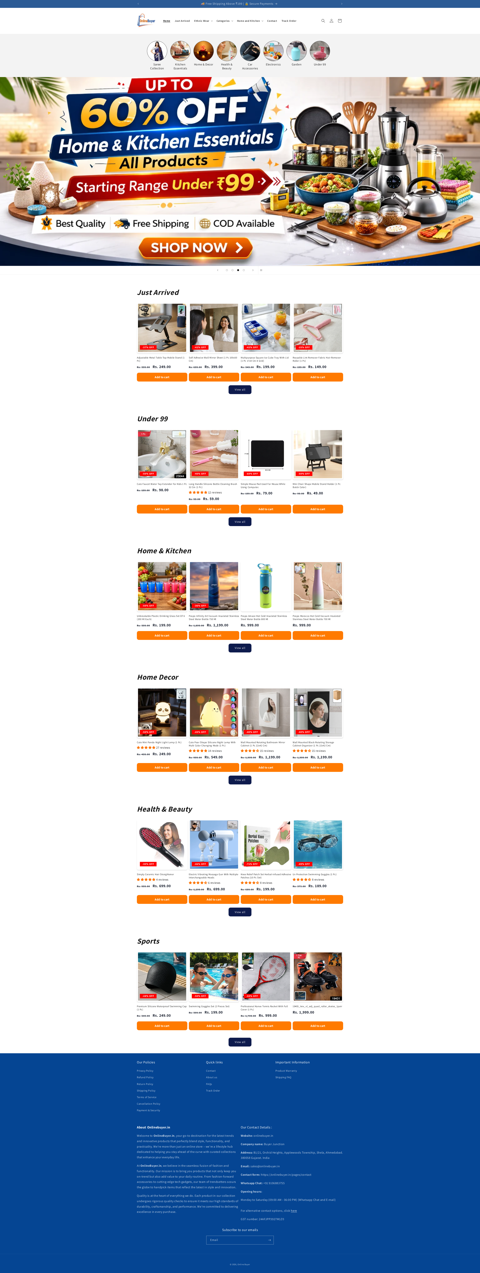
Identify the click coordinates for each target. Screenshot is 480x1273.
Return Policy (145, 1084)
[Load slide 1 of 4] (227, 270)
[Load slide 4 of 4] (244, 270)
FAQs (209, 1084)
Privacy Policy (145, 1070)
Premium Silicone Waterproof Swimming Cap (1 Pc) (162, 1008)
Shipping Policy (146, 1090)
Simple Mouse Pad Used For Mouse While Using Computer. (263, 486)
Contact (211, 1070)
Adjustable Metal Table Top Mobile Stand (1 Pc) (160, 359)
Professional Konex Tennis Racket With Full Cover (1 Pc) (264, 1008)
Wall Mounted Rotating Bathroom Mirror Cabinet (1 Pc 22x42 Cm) (263, 744)
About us (211, 1077)
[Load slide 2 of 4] (232, 270)
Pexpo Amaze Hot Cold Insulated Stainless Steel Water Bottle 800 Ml (264, 618)
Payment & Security (148, 1110)
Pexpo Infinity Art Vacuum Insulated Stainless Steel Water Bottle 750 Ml (214, 618)
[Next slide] (253, 270)
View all (240, 389)
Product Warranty (286, 1070)
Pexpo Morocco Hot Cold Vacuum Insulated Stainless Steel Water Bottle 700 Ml (316, 618)
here (294, 1211)
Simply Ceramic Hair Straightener (155, 874)
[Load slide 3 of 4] (238, 270)
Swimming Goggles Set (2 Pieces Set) (209, 1006)
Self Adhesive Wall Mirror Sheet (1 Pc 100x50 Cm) (213, 359)
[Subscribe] (269, 1240)
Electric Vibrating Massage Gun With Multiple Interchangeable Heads (213, 876)
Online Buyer (244, 1264)
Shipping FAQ (283, 1077)
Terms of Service (147, 1097)
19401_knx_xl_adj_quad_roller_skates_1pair (317, 1006)
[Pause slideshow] (262, 270)
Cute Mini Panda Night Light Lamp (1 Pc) (159, 742)
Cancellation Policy (148, 1103)
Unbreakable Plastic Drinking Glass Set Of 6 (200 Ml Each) (161, 618)
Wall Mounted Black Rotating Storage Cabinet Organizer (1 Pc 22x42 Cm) (313, 744)
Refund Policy (145, 1077)
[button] (203, 21)
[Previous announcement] (138, 3)
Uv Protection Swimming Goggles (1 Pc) (315, 874)
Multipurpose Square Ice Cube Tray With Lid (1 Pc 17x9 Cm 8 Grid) (265, 359)
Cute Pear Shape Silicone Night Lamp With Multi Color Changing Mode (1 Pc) (212, 744)
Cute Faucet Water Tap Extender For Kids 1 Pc (162, 484)
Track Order (213, 1090)
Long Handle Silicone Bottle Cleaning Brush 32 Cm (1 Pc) (213, 486)
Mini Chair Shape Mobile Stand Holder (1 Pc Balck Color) (316, 486)
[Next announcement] (342, 3)
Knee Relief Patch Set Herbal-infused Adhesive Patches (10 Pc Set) (266, 876)
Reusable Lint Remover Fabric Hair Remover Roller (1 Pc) (317, 359)
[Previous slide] (218, 270)
